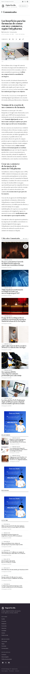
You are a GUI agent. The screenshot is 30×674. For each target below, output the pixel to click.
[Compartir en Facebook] (16, 39)
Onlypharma (13, 95)
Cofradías (4, 630)
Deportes (4, 628)
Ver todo (25, 238)
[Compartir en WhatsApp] (9, 39)
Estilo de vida (5, 635)
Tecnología (4, 641)
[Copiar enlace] (23, 39)
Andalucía (4, 623)
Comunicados (10, 12)
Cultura (3, 633)
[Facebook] (27, 2)
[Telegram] (23, 2)
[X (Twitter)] (25, 2)
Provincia (4, 621)
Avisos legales (5, 656)
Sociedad (4, 646)
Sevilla (3, 619)
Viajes (3, 643)
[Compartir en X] (13, 39)
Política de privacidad (7, 659)
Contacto (4, 654)
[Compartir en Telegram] (19, 39)
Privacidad (11, 670)
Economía (4, 626)
